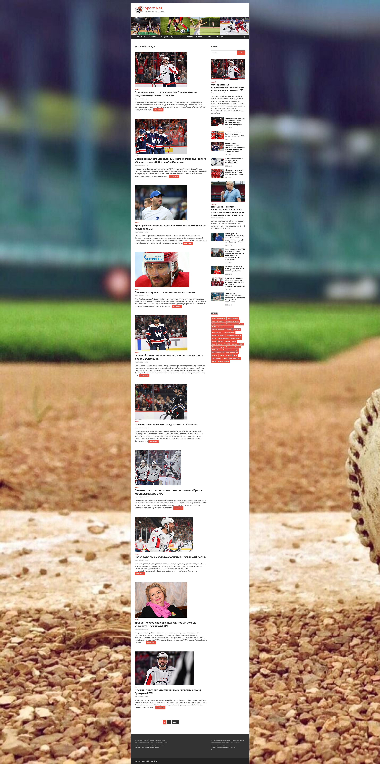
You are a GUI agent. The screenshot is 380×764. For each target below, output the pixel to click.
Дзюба (214, 341)
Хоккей (208, 37)
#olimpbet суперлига (218, 318)
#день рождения (233, 318)
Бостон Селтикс (229, 332)
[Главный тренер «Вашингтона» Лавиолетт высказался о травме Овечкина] (171, 333)
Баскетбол (153, 37)
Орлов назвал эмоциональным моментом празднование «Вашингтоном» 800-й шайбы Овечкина (171, 160)
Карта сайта (219, 37)
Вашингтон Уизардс (218, 335)
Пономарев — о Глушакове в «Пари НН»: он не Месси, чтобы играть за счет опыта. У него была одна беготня (234, 238)
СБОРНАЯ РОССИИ (218, 352)
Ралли (219, 350)
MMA (214, 327)
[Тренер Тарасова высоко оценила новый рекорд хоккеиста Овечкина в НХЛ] (171, 600)
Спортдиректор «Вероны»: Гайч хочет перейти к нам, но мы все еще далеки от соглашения (235, 298)
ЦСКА (214, 361)
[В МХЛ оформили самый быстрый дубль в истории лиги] (217, 166)
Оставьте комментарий (141, 99)
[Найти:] (228, 52)
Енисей (227, 341)
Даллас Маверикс (223, 338)
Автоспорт (140, 37)
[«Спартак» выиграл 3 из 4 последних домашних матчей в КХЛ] (217, 139)
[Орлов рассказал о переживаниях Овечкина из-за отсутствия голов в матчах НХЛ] (171, 70)
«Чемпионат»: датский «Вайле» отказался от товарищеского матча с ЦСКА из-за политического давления (235, 282)
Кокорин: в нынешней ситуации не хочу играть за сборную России (234, 269)
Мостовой (235, 344)
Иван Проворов (217, 344)
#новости (229, 324)
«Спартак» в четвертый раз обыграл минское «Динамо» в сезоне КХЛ (234, 172)
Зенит (234, 341)
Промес (237, 347)
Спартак (214, 355)
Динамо (220, 341)
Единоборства (177, 37)
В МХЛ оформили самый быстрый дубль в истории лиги (235, 161)
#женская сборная (218, 321)
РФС (213, 350)
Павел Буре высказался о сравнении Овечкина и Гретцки (170, 556)
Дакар (214, 338)
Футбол (199, 37)
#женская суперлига (232, 321)
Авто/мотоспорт (227, 327)
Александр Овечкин (218, 329)
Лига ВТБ (227, 344)
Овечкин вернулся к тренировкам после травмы (165, 292)
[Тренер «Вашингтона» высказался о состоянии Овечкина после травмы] (171, 203)
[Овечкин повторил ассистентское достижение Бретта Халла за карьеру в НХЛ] (171, 468)
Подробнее (158, 109)
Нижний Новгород (218, 347)
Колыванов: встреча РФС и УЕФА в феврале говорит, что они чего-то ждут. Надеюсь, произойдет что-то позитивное (235, 254)
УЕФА (235, 355)
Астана (229, 329)
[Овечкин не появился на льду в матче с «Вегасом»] (171, 402)
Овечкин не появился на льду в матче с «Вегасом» (166, 424)
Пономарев (229, 347)
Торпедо (228, 355)
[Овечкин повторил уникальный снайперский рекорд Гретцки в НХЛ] (171, 668)
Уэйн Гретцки (216, 358)
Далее (175, 722)
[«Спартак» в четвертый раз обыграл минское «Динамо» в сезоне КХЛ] (217, 177)
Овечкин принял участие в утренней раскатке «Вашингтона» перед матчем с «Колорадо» (235, 121)
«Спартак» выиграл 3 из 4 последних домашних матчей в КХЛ (234, 134)
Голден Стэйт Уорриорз (234, 335)
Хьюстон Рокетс (234, 358)
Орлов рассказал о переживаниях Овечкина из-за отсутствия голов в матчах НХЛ (166, 93)
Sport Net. (154, 8)
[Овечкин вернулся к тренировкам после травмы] (171, 270)
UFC (219, 327)
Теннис (190, 37)
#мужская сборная (218, 324)
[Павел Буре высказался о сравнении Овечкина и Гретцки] (171, 535)
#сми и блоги (238, 324)
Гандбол (164, 37)
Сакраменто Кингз (232, 352)
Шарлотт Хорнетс (223, 361)
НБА (241, 344)
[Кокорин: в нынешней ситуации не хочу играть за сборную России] (217, 274)
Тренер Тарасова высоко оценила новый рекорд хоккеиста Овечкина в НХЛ (165, 624)
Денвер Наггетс (236, 338)
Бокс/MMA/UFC (217, 332)
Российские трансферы (230, 350)
